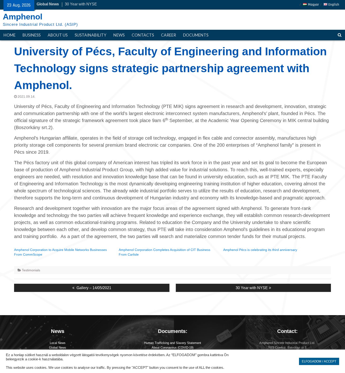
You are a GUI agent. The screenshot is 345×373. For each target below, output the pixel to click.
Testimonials (31, 270)
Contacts (143, 35)
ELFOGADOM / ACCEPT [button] (319, 361)
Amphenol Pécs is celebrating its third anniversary (260, 250)
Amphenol (22, 16)
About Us (58, 35)
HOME (9, 35)
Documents (195, 35)
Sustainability (90, 35)
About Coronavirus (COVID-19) (172, 347)
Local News (57, 343)
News (119, 35)
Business (32, 35)
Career (168, 35)
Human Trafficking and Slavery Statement (172, 343)
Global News (57, 347)
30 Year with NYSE (81, 4)
